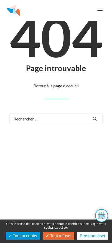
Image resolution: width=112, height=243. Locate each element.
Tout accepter (25, 236)
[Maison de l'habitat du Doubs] (13, 10)
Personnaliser (92, 236)
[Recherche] (56, 118)
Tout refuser (60, 236)
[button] (100, 10)
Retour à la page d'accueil (56, 85)
